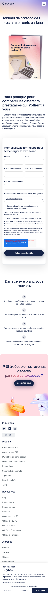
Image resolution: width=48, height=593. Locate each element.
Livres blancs (8, 502)
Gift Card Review (9, 521)
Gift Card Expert (9, 526)
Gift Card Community (11, 530)
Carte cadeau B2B (10, 452)
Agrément (6, 476)
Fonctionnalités (9, 480)
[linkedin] (10, 428)
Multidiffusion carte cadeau (14, 457)
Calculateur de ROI (10, 516)
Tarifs (4, 485)
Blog (4, 498)
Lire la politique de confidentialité (13, 582)
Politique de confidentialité (26, 228)
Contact (5, 548)
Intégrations (7, 466)
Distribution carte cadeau (13, 462)
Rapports (6, 512)
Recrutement (8, 562)
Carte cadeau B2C (10, 448)
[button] (8, 435)
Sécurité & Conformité (12, 471)
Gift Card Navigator (10, 535)
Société (5, 552)
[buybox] (8, 3)
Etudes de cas (8, 507)
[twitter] (4, 428)
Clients (5, 557)
